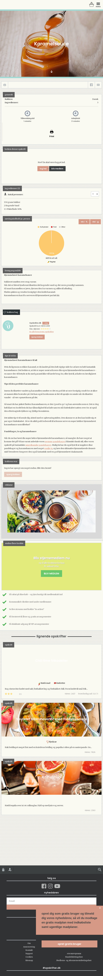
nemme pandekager (55, 441)
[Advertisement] (51, 514)
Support (29, 953)
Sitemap (29, 960)
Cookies (29, 957)
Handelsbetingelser (74, 957)
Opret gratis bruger (69, 944)
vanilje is (48, 448)
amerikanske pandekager (38, 445)
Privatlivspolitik (74, 953)
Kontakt (29, 950)
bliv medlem (57, 168)
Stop (3, 511)
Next (95, 511)
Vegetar (53, 262)
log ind (43, 168)
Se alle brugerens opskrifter (41, 332)
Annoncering (29, 947)
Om (29, 943)
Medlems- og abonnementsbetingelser (74, 960)
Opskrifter (13, 4)
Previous (7, 511)
